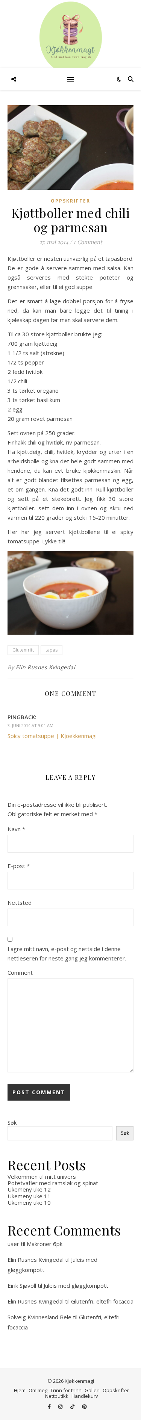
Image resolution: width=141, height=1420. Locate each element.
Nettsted (20, 902)
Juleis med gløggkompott (76, 1285)
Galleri (92, 1390)
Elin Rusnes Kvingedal (46, 667)
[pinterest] (84, 1406)
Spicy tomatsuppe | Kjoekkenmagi (52, 735)
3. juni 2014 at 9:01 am (30, 725)
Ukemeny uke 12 (29, 1189)
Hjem (20, 1390)
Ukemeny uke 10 (29, 1202)
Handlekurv (84, 1396)
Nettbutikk (56, 1396)
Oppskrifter (70, 201)
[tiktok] (73, 1406)
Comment (20, 972)
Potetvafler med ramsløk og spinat (53, 1183)
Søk (12, 1122)
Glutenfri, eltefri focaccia (102, 1301)
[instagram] (61, 1406)
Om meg (38, 1390)
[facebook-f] (50, 1406)
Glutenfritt (23, 650)
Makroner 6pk (44, 1244)
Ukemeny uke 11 (29, 1196)
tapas (51, 650)
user (13, 1244)
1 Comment (87, 242)
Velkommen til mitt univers (42, 1176)
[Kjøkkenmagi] (70, 37)
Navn (16, 829)
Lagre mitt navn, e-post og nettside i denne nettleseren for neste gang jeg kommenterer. (67, 953)
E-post (19, 866)
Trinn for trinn (66, 1390)
